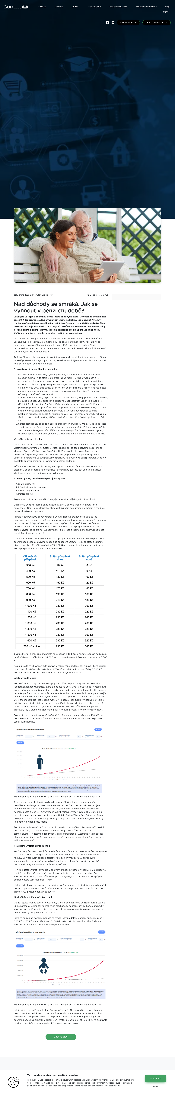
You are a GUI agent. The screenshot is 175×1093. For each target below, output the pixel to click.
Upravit (155, 1086)
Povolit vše (155, 1079)
